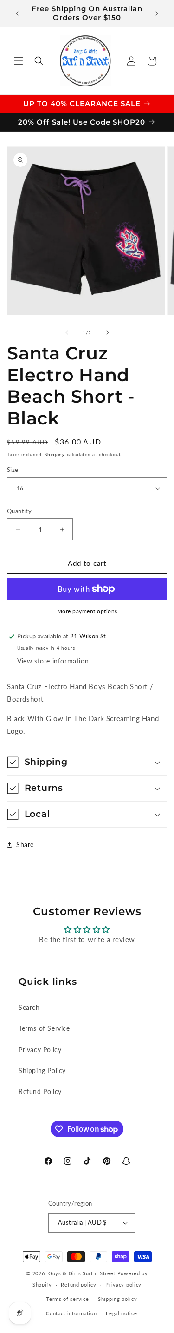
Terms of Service (44, 1028)
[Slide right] (107, 332)
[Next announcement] (157, 13)
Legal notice (121, 1313)
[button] (18, 61)
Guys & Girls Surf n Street (82, 1273)
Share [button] (25, 845)
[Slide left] (67, 332)
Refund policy (78, 1284)
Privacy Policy (40, 1050)
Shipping (55, 454)
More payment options (87, 611)
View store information (53, 661)
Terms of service (67, 1299)
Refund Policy (40, 1091)
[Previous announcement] (17, 13)
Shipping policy (117, 1299)
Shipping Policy (42, 1070)
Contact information (71, 1313)
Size (13, 469)
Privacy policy (123, 1284)
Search (29, 1007)
